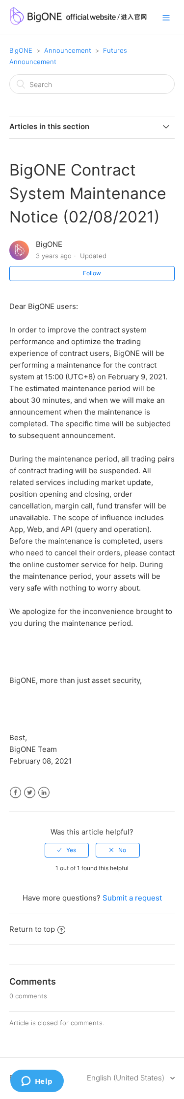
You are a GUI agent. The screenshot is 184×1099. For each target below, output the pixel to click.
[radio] (67, 850)
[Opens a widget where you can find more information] (37, 1082)
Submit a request (132, 897)
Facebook (15, 793)
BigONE (20, 50)
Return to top (32, 929)
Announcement (67, 50)
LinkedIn (44, 793)
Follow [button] (92, 273)
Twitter (30, 793)
